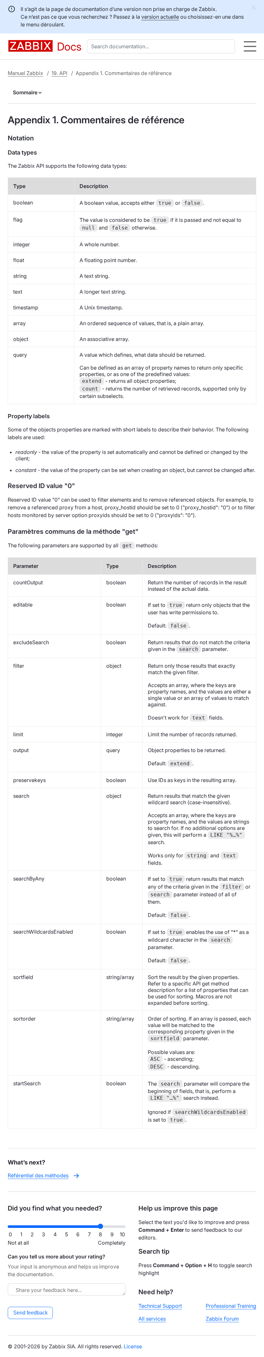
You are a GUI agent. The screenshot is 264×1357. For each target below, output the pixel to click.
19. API (59, 73)
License (133, 1346)
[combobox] (162, 46)
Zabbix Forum (222, 1318)
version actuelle (160, 17)
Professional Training (231, 1306)
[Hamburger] (250, 46)
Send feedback (30, 1312)
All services (152, 1318)
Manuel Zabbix (25, 73)
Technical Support (160, 1306)
